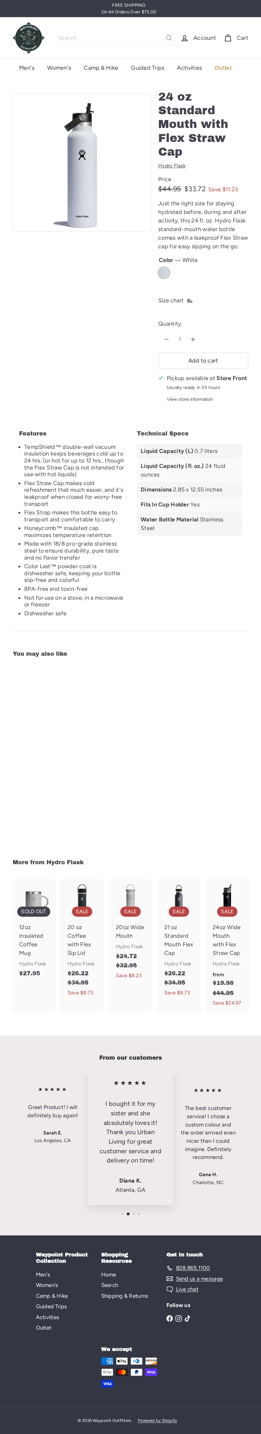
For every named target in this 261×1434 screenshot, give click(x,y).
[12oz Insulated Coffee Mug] (34, 931)
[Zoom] (82, 162)
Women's (59, 67)
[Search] (169, 38)
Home (108, 1274)
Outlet (223, 67)
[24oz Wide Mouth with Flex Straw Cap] (227, 946)
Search (109, 1285)
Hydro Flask (65, 862)
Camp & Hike (101, 67)
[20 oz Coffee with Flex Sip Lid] (82, 941)
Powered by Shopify (157, 1420)
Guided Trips (147, 67)
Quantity (169, 323)
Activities (189, 67)
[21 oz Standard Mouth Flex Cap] (179, 941)
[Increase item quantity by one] (193, 339)
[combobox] (115, 38)
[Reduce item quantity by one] (166, 339)
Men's (26, 67)
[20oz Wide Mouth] (130, 932)
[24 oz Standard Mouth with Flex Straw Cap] (30, 753)
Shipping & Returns (124, 1296)
